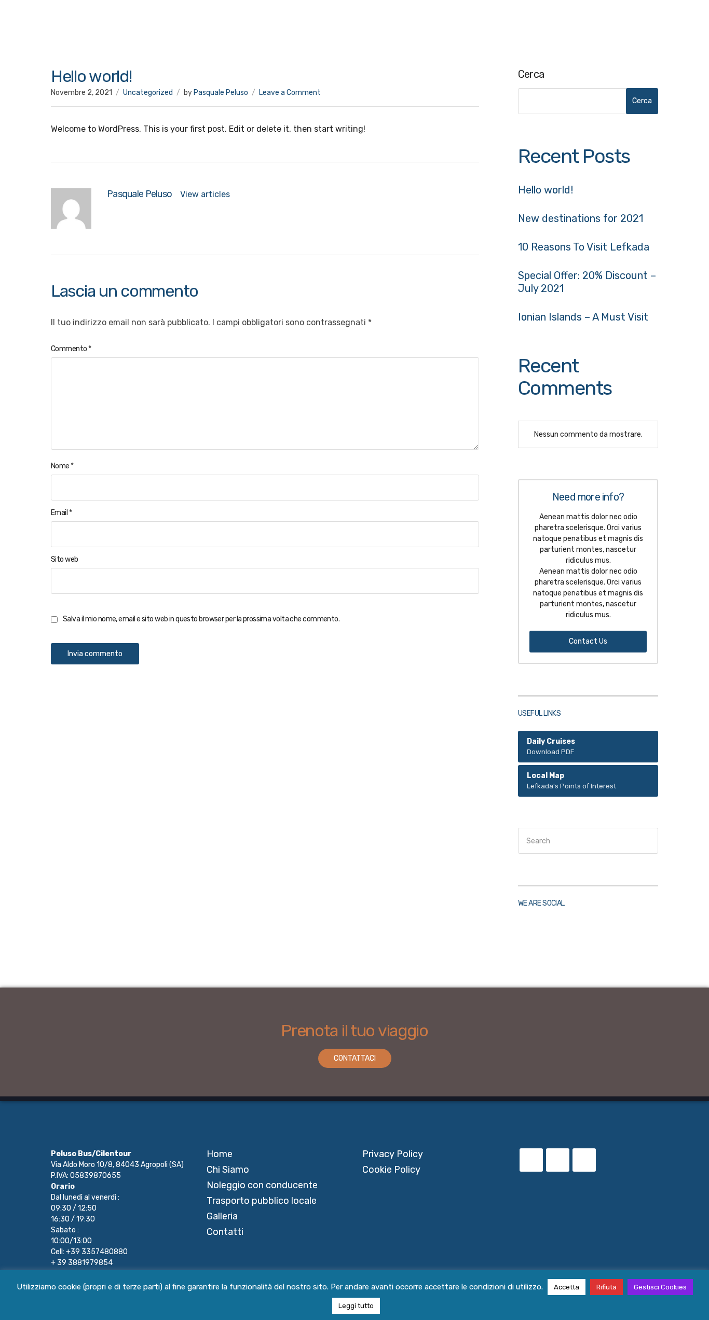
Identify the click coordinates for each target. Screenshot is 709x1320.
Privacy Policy (392, 1154)
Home (298, 27)
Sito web (64, 559)
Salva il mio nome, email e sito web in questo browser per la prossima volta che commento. (201, 619)
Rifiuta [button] (606, 1287)
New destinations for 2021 (580, 218)
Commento (71, 348)
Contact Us (588, 641)
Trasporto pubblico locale (553, 27)
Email (61, 512)
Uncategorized (148, 92)
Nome (62, 466)
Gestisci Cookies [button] (660, 1287)
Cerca (531, 74)
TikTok (584, 932)
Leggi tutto (356, 1306)
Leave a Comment (290, 92)
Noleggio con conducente (432, 27)
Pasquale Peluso (221, 92)
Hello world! (545, 190)
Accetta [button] (566, 1287)
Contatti (679, 27)
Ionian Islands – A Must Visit (583, 317)
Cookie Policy (391, 1169)
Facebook (531, 932)
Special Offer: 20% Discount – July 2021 (587, 282)
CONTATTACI (355, 1058)
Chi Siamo (345, 27)
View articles (206, 194)
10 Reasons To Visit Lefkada (583, 247)
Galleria (634, 27)
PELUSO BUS (46, 27)
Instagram (557, 932)
